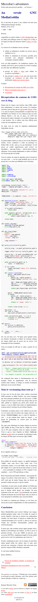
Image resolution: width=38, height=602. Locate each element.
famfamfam (8, 594)
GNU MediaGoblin (28, 37)
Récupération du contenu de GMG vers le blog (19, 87)
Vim (20, 492)
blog (10, 29)
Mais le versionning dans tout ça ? (15, 90)
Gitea (22, 71)
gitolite (17, 76)
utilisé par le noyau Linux (21, 80)
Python (3, 590)
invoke (9, 434)
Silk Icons (11, 592)
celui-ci (29, 41)
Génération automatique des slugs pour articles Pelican (15, 566)
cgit (22, 76)
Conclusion (8, 92)
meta (4, 29)
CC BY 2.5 (28, 592)
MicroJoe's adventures (15, 4)
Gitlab (16, 71)
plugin (22, 109)
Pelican (30, 109)
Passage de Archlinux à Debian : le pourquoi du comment (19, 562)
